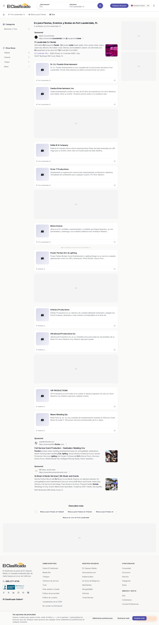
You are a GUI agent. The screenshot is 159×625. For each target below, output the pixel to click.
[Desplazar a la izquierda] (36, 512)
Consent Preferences (130, 604)
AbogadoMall (87, 589)
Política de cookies (50, 598)
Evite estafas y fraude (51, 589)
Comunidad (126, 568)
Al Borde (85, 593)
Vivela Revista (87, 598)
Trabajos (46, 577)
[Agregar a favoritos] (114, 80)
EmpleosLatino (87, 577)
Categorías (126, 581)
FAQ (123, 596)
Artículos (125, 577)
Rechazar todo (123, 618)
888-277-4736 (12, 581)
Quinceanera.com (89, 572)
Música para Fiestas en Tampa (107, 512)
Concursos (126, 572)
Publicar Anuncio (119, 6)
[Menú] (4, 5)
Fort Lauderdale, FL (17, 14)
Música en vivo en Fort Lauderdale (76, 518)
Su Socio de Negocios (91, 581)
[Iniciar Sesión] (154, 5)
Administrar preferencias (103, 618)
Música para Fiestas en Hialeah (52, 512)
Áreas (124, 585)
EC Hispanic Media (89, 568)
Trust (44, 585)
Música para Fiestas (38, 14)
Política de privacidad (51, 593)
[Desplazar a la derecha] (116, 512)
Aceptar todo (139, 618)
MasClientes (87, 585)
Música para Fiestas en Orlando (80, 512)
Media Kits (47, 572)
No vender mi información (52, 606)
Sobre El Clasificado (50, 568)
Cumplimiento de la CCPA (52, 602)
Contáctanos (127, 600)
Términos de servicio (51, 581)
